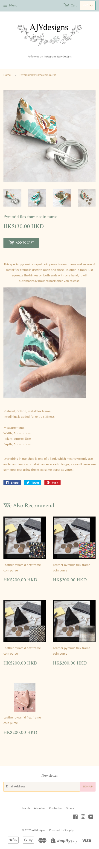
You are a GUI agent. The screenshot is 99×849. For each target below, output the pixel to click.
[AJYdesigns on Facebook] (75, 817)
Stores (70, 808)
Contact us (55, 808)
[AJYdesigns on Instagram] (83, 817)
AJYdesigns (38, 830)
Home (7, 75)
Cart (73, 5)
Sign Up (88, 786)
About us (39, 808)
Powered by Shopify (61, 830)
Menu (13, 5)
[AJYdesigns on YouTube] (90, 817)
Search (26, 808)
